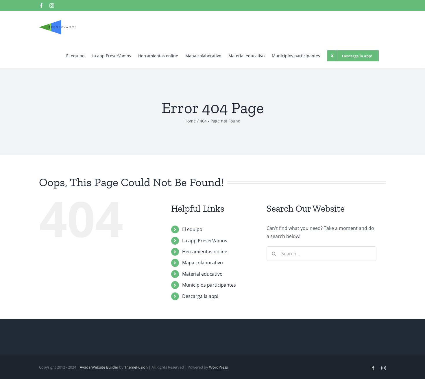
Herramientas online (204, 251)
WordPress (218, 367)
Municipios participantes (209, 285)
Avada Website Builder (99, 367)
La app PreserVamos (204, 240)
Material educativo (202, 274)
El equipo (192, 229)
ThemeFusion (136, 367)
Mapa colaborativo (202, 262)
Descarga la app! (200, 296)
